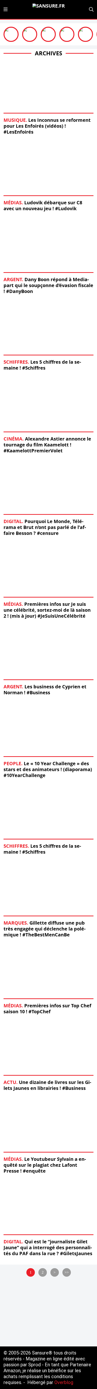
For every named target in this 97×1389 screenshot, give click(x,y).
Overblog (63, 1382)
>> (67, 1272)
